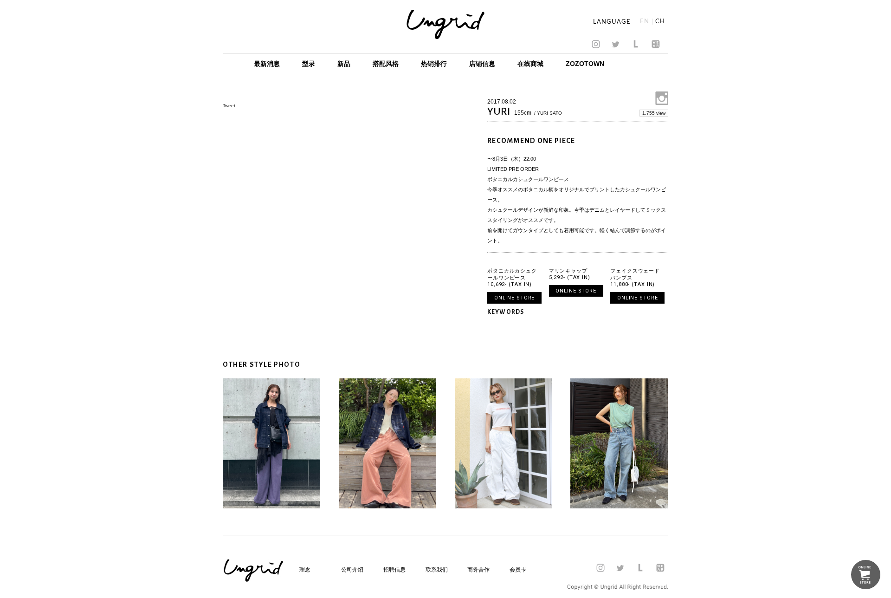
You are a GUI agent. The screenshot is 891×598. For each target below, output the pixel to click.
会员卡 (518, 569)
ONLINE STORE (514, 298)
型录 (308, 63)
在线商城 (530, 63)
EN (644, 22)
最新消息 (267, 63)
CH (660, 22)
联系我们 (437, 569)
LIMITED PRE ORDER (513, 169)
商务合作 (478, 569)
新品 (343, 63)
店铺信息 (482, 63)
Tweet (229, 105)
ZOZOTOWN (585, 63)
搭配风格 (386, 63)
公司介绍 (352, 569)
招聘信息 (394, 569)
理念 (304, 569)
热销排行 (434, 63)
